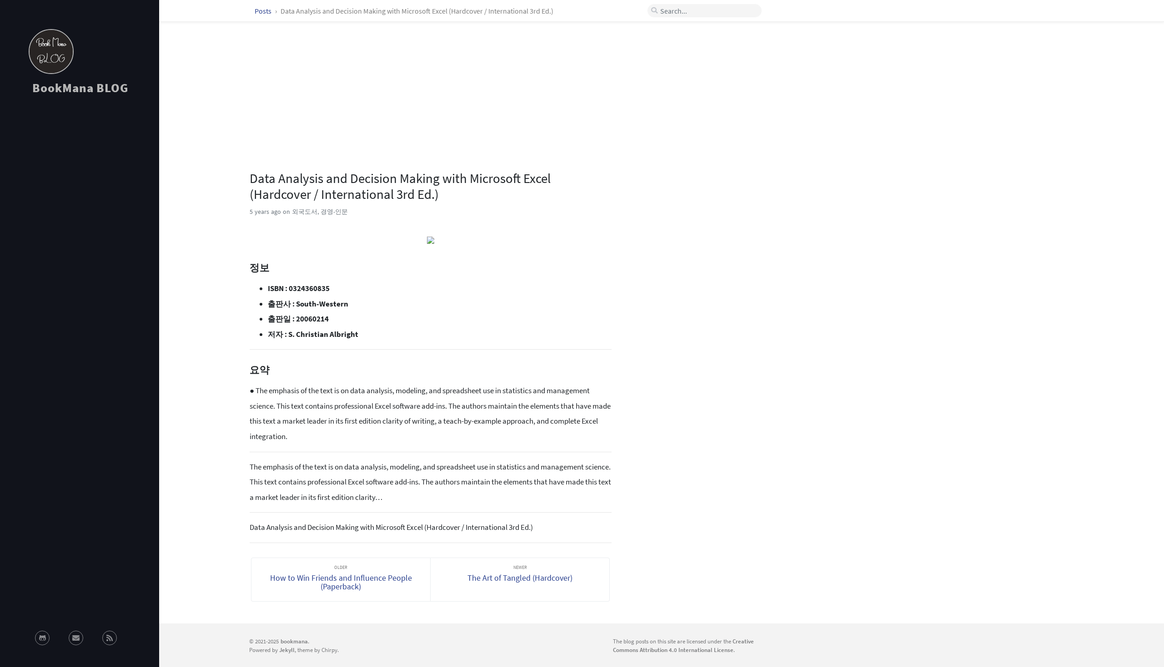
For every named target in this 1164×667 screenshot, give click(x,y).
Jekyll (287, 649)
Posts (264, 10)
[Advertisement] (79, 183)
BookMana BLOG (80, 87)
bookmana (294, 641)
